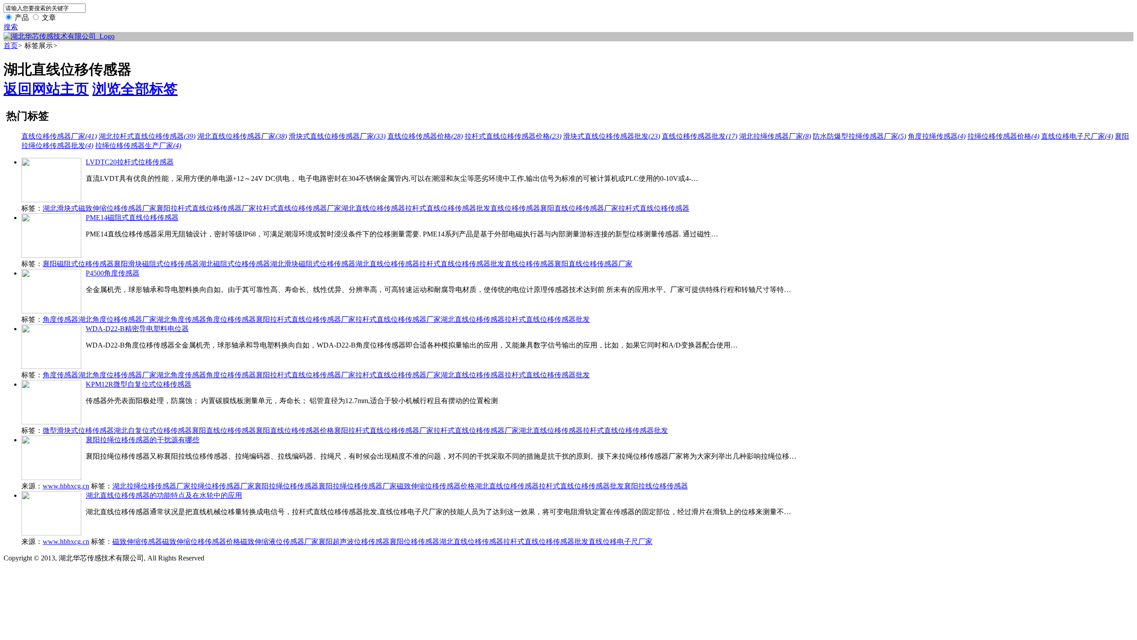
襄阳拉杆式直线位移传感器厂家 (206, 208)
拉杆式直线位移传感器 (653, 208)
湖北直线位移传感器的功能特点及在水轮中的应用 (164, 495)
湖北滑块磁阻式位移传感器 (312, 264)
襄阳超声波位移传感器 (354, 541)
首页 (11, 45)
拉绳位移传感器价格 (1003, 136)
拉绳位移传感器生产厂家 (138, 145)
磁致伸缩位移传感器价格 (436, 486)
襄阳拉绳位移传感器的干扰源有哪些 (142, 440)
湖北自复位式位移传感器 (153, 430)
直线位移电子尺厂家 (1077, 136)
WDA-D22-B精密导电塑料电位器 (137, 328)
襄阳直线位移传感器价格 (295, 430)
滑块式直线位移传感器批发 (611, 136)
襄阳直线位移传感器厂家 (579, 208)
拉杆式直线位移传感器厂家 (298, 208)
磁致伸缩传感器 (137, 541)
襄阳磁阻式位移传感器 (78, 264)
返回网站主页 (46, 89)
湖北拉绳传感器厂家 (775, 136)
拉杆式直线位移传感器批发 (447, 208)
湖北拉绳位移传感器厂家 (151, 486)
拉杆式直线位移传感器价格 (513, 136)
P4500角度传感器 (112, 273)
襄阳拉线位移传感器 (656, 486)
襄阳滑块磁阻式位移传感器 (156, 264)
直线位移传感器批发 (699, 136)
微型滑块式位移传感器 (78, 430)
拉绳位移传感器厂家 (222, 486)
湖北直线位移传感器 (373, 208)
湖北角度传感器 (181, 319)
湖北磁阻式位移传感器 (234, 264)
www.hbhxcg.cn (66, 486)
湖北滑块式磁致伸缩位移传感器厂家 (99, 208)
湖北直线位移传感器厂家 (242, 136)
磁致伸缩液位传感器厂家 (279, 541)
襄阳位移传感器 (414, 541)
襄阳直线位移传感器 (224, 430)
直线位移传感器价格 (425, 136)
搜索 (11, 27)
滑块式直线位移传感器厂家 (337, 136)
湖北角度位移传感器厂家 (117, 319)
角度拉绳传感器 (937, 136)
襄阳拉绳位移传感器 (286, 486)
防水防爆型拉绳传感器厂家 (859, 136)
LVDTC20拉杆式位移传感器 (130, 162)
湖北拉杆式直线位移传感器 (147, 136)
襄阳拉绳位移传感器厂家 (357, 486)
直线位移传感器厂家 (59, 136)
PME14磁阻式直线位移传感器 (132, 217)
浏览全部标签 (135, 89)
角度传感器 (60, 319)
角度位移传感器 (231, 319)
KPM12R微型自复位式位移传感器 (138, 384)
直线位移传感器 (515, 208)
